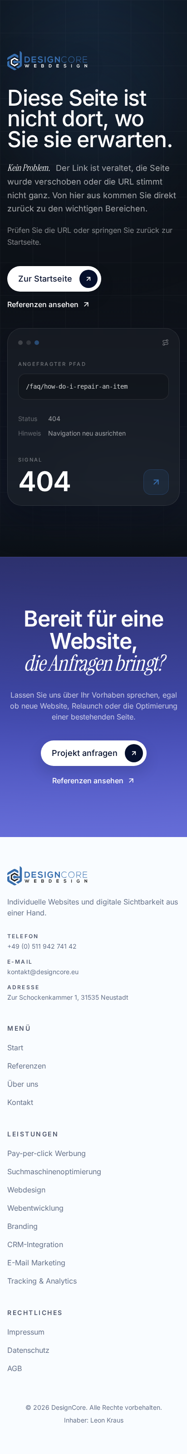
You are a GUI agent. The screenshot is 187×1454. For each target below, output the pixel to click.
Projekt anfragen (85, 753)
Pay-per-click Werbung (46, 1153)
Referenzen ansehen (43, 304)
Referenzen (26, 1065)
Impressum (25, 1331)
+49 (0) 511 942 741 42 (42, 946)
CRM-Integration (35, 1244)
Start (15, 1047)
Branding (22, 1226)
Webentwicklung (35, 1208)
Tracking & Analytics (42, 1280)
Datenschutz (28, 1350)
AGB (14, 1368)
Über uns (22, 1084)
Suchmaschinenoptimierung (54, 1171)
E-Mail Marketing (36, 1262)
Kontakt (20, 1102)
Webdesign (26, 1189)
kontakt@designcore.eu (43, 972)
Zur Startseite (45, 278)
